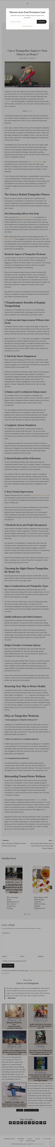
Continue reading (27, 26)
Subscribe (42, 21)
